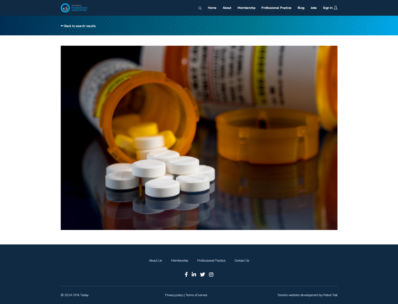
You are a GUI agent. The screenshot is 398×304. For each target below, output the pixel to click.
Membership (179, 260)
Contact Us (241, 260)
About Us (155, 260)
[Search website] (200, 8)
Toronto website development (298, 295)
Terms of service (196, 295)
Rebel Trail (330, 295)
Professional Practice (211, 260)
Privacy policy (174, 295)
